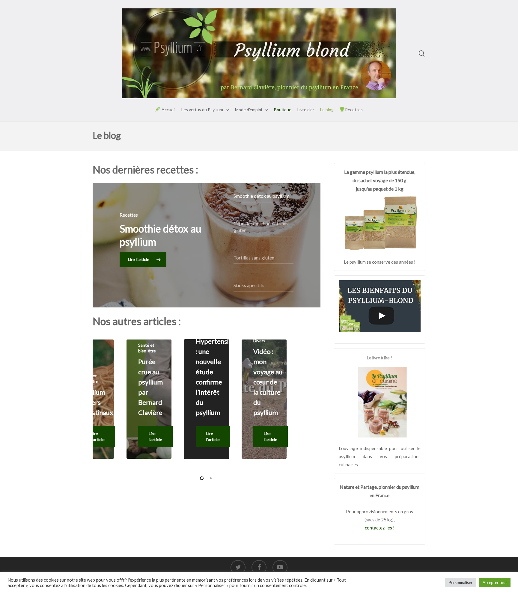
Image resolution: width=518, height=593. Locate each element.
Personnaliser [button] (460, 582)
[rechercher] (421, 53)
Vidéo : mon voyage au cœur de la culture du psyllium (267, 382)
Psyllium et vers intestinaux (97, 402)
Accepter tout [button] (495, 582)
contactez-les (378, 527)
